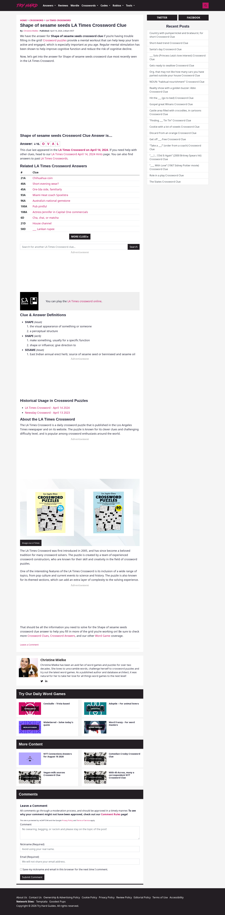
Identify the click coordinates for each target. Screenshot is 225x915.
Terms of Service (83, 820)
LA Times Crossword (58, 20)
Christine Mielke (31, 30)
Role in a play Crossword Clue (167, 175)
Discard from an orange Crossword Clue (173, 133)
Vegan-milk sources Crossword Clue (54, 774)
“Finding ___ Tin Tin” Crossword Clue (170, 120)
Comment (26, 824)
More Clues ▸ (79, 236)
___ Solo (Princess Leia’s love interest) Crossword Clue (178, 57)
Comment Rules (110, 814)
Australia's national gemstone (51, 200)
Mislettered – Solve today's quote (58, 723)
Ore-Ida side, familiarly (47, 189)
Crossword (36, 20)
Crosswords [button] (89, 5)
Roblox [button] (117, 5)
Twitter (162, 17)
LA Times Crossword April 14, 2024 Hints (77, 154)
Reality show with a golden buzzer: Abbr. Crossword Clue (173, 89)
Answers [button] (48, 5)
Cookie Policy (89, 897)
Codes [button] (104, 5)
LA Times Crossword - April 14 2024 (47, 408)
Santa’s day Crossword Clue (166, 49)
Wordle (75, 5)
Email (29, 857)
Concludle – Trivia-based (56, 703)
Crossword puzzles (55, 40)
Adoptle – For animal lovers (124, 703)
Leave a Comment (29, 644)
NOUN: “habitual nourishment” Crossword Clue (177, 81)
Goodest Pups (57, 901)
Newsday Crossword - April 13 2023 (47, 412)
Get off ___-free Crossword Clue (168, 139)
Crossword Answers (62, 636)
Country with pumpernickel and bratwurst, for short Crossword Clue (176, 34)
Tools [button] (129, 5)
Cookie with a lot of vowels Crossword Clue (174, 126)
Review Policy (124, 897)
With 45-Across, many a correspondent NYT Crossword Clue (121, 775)
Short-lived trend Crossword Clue (169, 43)
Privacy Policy (67, 820)
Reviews (63, 5)
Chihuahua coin (43, 178)
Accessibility (177, 897)
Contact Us (35, 897)
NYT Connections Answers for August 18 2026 (57, 755)
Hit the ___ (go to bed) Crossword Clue (171, 98)
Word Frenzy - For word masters (122, 723)
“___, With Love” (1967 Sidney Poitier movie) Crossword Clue (174, 167)
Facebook (193, 17)
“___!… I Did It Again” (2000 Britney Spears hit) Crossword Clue (175, 157)
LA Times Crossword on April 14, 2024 (83, 150)
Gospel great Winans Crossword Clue (171, 104)
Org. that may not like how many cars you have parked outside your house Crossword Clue (177, 73)
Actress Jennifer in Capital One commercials (60, 212)
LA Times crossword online (84, 301)
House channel (42, 223)
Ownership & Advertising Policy (61, 897)
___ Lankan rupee (43, 229)
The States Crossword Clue (165, 181)
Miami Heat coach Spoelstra (50, 195)
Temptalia (41, 901)
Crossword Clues (38, 636)
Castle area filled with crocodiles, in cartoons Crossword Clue (175, 112)
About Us (21, 897)
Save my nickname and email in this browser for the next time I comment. (65, 869)
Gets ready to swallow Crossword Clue (172, 65)
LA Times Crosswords (54, 158)
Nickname (32, 844)
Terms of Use (160, 897)
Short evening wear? (46, 183)
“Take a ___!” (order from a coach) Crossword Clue (175, 147)
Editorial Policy (142, 897)
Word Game (102, 636)
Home (23, 20)
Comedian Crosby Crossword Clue (124, 755)
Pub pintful (40, 206)
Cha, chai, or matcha (46, 217)
